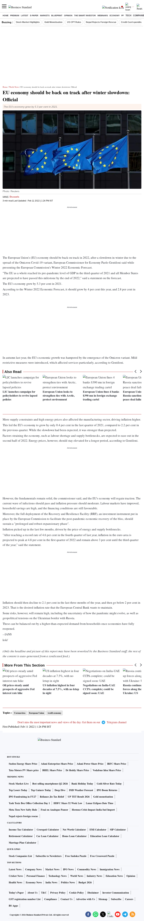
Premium (14, 15)
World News (14, 87)
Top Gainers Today (41, 790)
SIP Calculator (118, 829)
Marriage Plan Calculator (22, 842)
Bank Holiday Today (82, 783)
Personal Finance (36, 876)
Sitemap (103, 899)
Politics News (68, 882)
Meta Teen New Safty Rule (23, 809)
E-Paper (34, 15)
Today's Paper (16, 892)
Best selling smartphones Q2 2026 (50, 783)
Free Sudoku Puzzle (75, 856)
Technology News (57, 876)
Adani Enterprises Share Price (57, 764)
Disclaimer (93, 892)
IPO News (68, 869)
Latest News (15, 869)
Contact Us (66, 899)
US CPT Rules (74, 22)
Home (5, 15)
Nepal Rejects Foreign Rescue (101, 22)
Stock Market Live (19, 783)
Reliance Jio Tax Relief (52, 796)
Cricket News (16, 876)
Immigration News (109, 869)
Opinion (68, 15)
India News (51, 882)
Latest (24, 15)
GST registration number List (25, 899)
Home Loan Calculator (74, 836)
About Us (32, 892)
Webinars (102, 15)
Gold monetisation (103, 796)
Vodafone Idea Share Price (107, 770)
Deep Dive (60, 790)
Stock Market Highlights (28, 22)
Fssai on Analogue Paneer (54, 809)
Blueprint (56, 15)
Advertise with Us (85, 899)
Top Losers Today (18, 790)
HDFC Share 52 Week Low (68, 803)
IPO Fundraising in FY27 (22, 796)
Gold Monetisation (53, 22)
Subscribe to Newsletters (48, 856)
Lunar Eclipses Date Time (99, 803)
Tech (128, 15)
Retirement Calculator (21, 836)
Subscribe (116, 899)
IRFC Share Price (116, 764)
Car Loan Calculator (47, 836)
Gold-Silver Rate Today (109, 783)
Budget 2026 (85, 882)
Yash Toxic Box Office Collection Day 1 (29, 803)
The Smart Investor (85, 15)
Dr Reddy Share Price (77, 770)
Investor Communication (115, 892)
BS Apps (13, 905)
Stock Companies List (20, 856)
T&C (44, 892)
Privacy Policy (58, 892)
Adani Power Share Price (90, 764)
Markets (45, 15)
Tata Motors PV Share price (24, 770)
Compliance (50, 899)
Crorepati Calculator (48, 829)
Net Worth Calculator (74, 829)
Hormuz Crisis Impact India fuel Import (93, 809)
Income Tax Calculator (21, 829)
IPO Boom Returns (107, 790)
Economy (115, 15)
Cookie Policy (76, 892)
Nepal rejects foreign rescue (23, 816)
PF (122, 15)
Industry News (94, 876)
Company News (33, 869)
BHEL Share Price (52, 770)
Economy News (34, 882)
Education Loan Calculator (104, 836)
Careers (129, 899)
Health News (15, 882)
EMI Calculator (98, 829)
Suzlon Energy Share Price (23, 764)
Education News (114, 876)
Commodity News (86, 869)
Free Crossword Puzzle (102, 856)
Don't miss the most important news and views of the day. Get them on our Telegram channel (72, 722)
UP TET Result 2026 (79, 796)
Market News (52, 869)
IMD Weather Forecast (81, 790)
